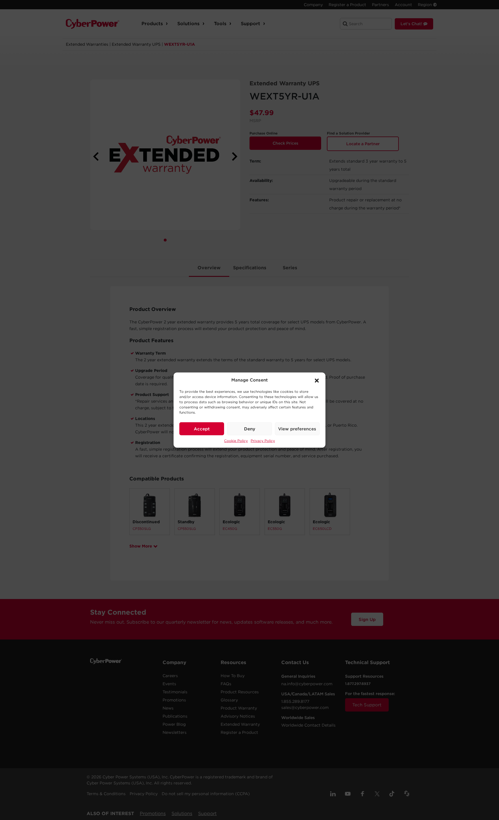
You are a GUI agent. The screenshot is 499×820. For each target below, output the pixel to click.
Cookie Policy (236, 440)
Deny (249, 428)
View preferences (297, 428)
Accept (202, 428)
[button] (317, 380)
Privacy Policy (263, 440)
